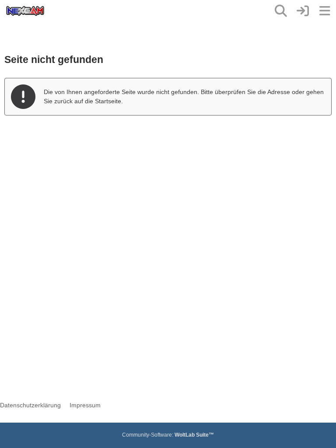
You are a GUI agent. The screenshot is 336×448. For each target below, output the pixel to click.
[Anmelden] (303, 11)
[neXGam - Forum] (25, 11)
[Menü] (324, 11)
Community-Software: (168, 435)
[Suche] (281, 11)
